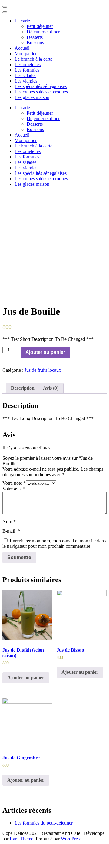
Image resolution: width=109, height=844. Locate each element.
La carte (22, 20)
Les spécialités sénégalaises (41, 86)
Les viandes (26, 80)
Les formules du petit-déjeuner (44, 822)
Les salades (25, 75)
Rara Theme (21, 838)
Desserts (35, 37)
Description (23, 388)
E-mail (11, 531)
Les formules (27, 70)
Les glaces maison (32, 97)
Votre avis (13, 488)
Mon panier (26, 53)
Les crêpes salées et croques (41, 91)
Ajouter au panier (45, 352)
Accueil (22, 48)
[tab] (23, 388)
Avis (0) (50, 388)
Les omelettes (28, 64)
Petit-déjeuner (40, 26)
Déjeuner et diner (43, 31)
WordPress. (72, 838)
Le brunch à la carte (33, 59)
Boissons (35, 42)
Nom (9, 521)
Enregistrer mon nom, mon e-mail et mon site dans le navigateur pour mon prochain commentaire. (54, 543)
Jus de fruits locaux (43, 370)
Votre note (14, 483)
